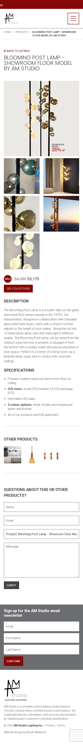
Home (7, 32)
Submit (11, 585)
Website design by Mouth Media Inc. (25, 732)
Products (22, 32)
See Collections (18, 288)
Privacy (50, 725)
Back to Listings (18, 51)
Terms (61, 725)
